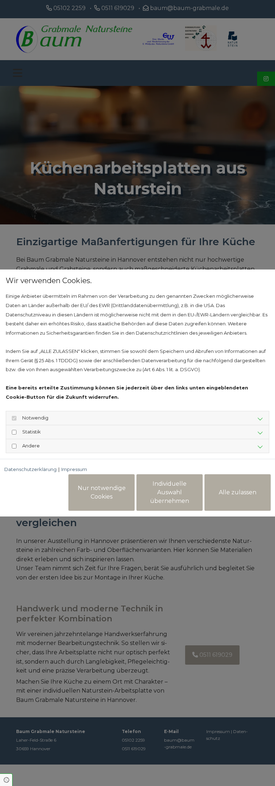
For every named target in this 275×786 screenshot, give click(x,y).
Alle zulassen (237, 492)
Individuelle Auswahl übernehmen (169, 492)
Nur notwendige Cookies (102, 492)
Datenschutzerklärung (30, 469)
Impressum (74, 469)
